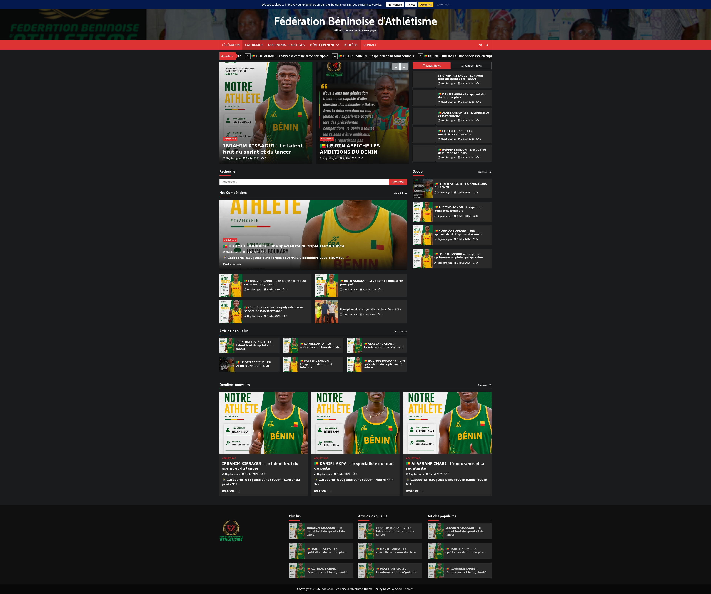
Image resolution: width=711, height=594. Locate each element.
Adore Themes (404, 589)
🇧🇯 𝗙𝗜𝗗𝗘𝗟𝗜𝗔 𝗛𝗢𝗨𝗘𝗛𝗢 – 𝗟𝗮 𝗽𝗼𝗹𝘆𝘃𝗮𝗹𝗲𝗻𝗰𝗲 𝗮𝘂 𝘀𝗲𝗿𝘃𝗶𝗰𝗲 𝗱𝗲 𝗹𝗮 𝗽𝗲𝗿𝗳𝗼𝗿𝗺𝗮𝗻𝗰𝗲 (356, 146)
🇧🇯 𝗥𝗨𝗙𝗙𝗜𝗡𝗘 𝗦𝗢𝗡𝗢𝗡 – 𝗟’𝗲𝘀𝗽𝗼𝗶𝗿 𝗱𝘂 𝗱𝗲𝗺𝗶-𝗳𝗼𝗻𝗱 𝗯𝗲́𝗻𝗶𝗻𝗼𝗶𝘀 (273, 56)
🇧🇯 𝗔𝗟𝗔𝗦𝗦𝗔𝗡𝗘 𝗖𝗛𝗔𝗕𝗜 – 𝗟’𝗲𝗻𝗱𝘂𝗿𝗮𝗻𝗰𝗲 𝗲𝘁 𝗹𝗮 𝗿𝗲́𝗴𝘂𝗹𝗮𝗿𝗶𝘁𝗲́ (463, 114)
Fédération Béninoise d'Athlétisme (355, 21)
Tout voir (398, 331)
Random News (473, 65)
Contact (370, 45)
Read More (229, 264)
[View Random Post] (480, 45)
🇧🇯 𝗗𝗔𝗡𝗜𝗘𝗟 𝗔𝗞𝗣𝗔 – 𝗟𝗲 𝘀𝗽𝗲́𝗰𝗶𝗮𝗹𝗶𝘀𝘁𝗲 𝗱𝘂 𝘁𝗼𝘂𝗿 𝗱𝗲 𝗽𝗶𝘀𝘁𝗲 (461, 95)
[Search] (487, 45)
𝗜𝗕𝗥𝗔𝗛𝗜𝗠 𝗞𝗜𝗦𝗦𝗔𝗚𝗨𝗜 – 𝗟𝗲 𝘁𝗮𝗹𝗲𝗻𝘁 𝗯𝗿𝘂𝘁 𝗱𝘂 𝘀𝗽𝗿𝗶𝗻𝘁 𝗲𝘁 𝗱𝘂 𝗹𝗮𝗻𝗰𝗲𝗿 (460, 77)
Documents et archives (286, 45)
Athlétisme (230, 138)
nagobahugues (233, 158)
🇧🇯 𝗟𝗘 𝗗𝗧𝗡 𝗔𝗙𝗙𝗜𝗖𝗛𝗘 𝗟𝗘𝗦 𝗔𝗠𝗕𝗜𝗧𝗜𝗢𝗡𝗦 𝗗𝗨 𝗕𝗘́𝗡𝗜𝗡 (452, 56)
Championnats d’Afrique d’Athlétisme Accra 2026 (370, 309)
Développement (322, 45)
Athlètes (351, 45)
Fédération (231, 45)
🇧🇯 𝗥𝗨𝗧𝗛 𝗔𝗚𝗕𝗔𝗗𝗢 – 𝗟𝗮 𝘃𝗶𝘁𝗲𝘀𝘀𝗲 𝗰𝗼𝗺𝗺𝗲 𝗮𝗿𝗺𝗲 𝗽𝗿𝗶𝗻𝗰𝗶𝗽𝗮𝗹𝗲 (371, 282)
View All (398, 193)
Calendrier (254, 45)
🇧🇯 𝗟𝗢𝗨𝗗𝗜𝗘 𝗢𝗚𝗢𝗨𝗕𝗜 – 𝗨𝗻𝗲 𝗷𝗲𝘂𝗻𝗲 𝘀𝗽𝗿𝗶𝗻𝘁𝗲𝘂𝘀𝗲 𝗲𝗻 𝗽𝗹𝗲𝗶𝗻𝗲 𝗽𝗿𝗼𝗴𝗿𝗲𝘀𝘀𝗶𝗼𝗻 (275, 282)
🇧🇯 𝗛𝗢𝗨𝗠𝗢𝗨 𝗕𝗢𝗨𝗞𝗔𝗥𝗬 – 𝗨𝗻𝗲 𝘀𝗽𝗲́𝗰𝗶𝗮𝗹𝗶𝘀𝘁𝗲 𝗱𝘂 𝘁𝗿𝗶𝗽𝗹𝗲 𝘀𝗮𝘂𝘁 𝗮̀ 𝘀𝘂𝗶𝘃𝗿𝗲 (365, 56)
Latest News (433, 65)
